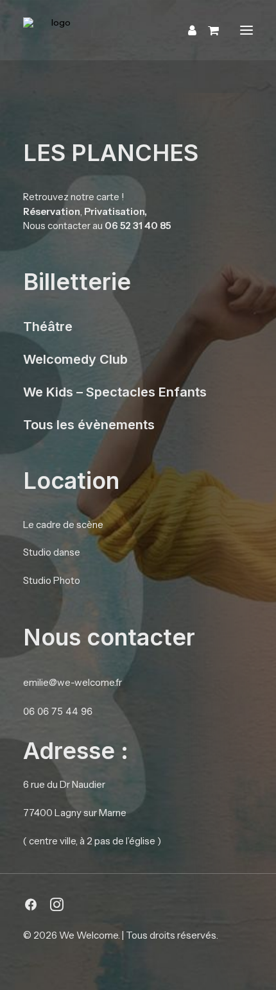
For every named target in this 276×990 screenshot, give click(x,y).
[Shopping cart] (207, 30)
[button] (246, 30)
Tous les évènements (89, 424)
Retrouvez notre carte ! (74, 197)
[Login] (186, 30)
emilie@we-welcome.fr (72, 682)
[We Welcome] (133, 30)
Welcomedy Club (75, 359)
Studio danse (51, 552)
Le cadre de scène (63, 524)
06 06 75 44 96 (57, 711)
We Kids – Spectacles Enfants (115, 392)
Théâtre (48, 326)
